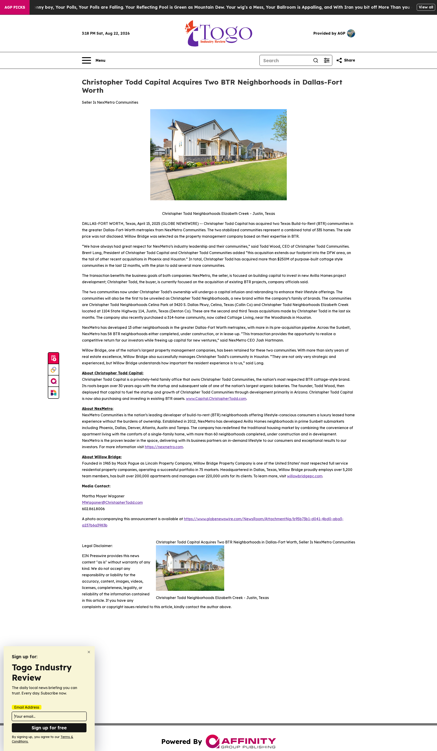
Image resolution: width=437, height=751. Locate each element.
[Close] (89, 652)
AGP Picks (15, 7)
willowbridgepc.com (304, 476)
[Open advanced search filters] (326, 60)
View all (426, 7)
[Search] (315, 60)
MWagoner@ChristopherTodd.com (112, 502)
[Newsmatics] (53, 392)
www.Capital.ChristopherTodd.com (216, 398)
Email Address (26, 707)
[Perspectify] (53, 370)
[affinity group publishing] (53, 381)
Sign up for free (49, 727)
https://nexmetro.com (164, 447)
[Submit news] (53, 358)
